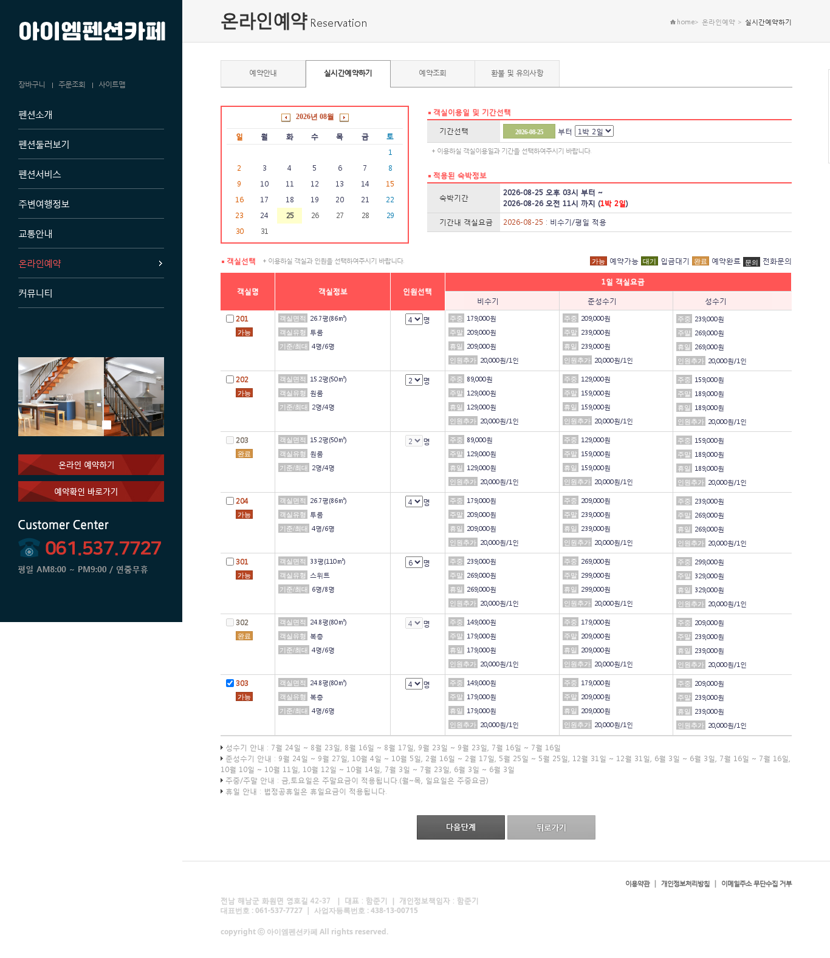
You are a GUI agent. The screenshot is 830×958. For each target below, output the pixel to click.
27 (339, 215)
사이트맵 (111, 84)
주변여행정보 (43, 203)
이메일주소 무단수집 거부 (756, 884)
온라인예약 (39, 263)
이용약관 (637, 884)
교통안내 (35, 233)
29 (390, 215)
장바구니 (31, 84)
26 (314, 215)
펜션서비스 (39, 174)
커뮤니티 (35, 293)
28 (365, 215)
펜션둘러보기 (43, 144)
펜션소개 (35, 114)
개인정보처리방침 (685, 884)
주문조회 (71, 84)
